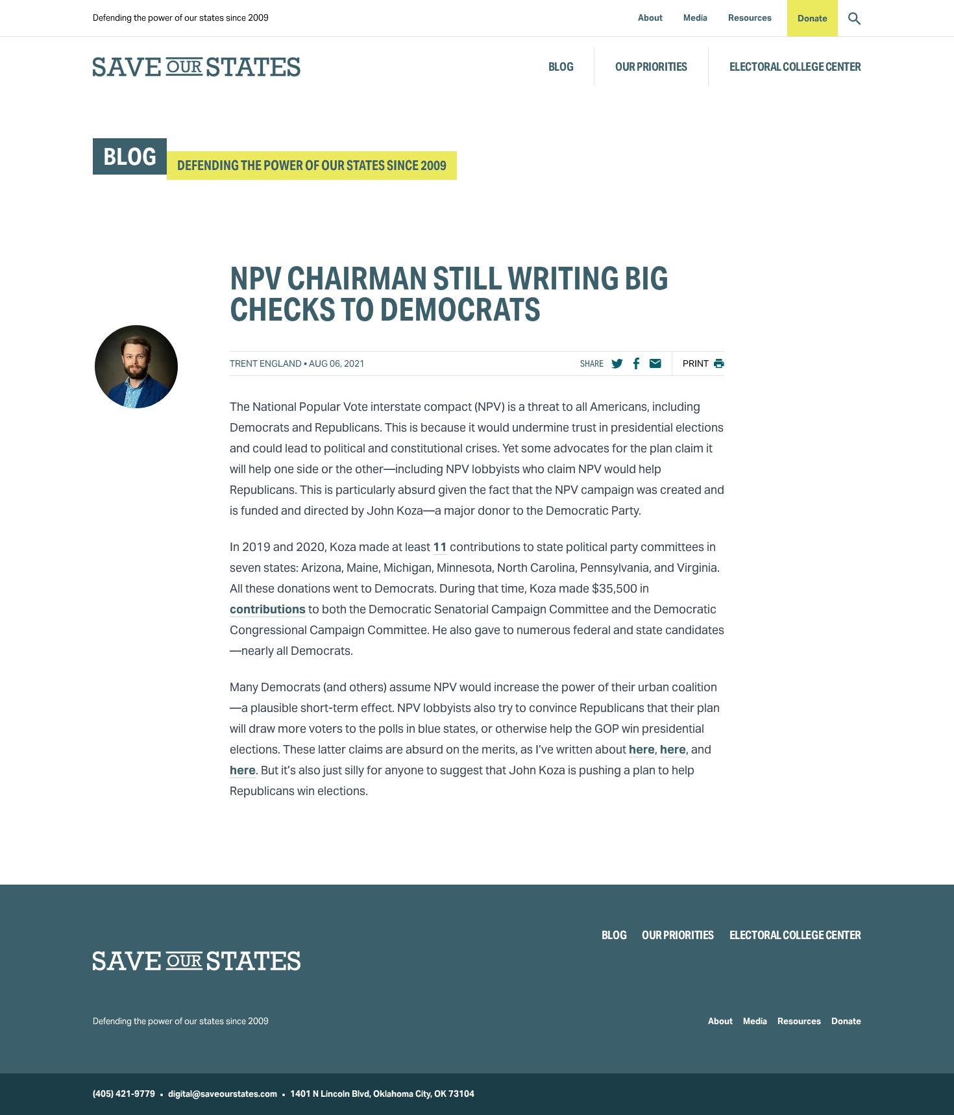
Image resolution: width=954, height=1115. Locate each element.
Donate (812, 18)
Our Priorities (651, 66)
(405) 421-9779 (124, 1093)
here (642, 749)
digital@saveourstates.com (222, 1093)
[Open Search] (854, 18)
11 (440, 546)
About (720, 1021)
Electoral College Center (795, 66)
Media (755, 1021)
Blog (560, 66)
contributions (268, 609)
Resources (799, 1021)
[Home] (196, 961)
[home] (196, 66)
